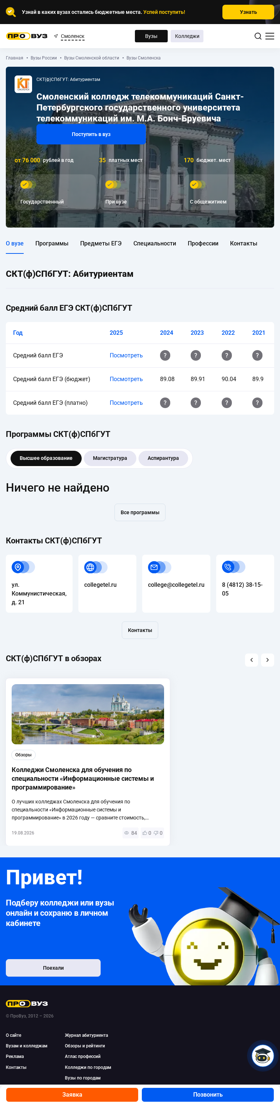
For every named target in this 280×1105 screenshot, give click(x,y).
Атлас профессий (83, 1056)
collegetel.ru (94, 558)
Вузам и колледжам (26, 1045)
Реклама (15, 1056)
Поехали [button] (53, 968)
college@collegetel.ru (170, 558)
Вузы (151, 36)
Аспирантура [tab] (163, 458)
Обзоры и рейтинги (85, 1045)
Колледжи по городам (88, 1067)
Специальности (154, 243)
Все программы (140, 512)
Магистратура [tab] (110, 458)
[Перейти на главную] (27, 36)
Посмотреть (126, 355)
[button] (251, 660)
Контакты (243, 243)
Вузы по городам (83, 1078)
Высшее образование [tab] (46, 458)
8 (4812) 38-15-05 (239, 558)
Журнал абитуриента (86, 1035)
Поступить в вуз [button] (91, 134)
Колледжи (187, 36)
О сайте (13, 1035)
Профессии (203, 243)
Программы (52, 243)
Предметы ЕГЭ (101, 243)
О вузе (15, 243)
